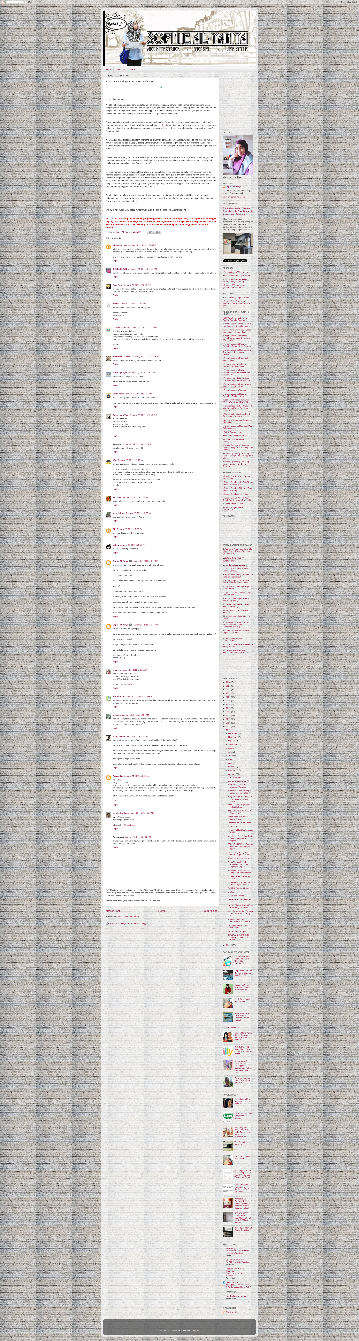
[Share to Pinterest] (159, 232)
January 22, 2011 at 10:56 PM (139, 696)
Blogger (195, 1330)
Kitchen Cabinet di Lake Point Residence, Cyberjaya (236, 415)
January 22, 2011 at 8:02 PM (133, 545)
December (233, 733)
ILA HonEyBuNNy (121, 269)
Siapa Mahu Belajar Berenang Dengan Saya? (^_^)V (243, 973)
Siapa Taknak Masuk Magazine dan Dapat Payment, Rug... (238, 864)
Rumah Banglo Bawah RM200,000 (233, 508)
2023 (228, 686)
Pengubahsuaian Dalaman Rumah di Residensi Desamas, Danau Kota (236, 372)
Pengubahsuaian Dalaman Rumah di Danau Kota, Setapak (237, 345)
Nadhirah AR (119, 696)
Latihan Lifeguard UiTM (238, 781)
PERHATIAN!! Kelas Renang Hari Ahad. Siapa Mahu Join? (240, 846)
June (230, 756)
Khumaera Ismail (121, 245)
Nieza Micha (118, 394)
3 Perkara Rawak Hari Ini (239, 858)
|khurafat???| (130, 684)
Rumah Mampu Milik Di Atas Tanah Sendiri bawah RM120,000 (238, 499)
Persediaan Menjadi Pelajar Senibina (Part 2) (236, 605)
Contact (132, 69)
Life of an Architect (235, 1260)
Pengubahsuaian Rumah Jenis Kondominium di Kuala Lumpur (237, 325)
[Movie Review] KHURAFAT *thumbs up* (240, 812)
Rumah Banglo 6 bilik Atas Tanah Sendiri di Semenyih (238, 483)
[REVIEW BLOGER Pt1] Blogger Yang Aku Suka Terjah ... (239, 937)
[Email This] (148, 232)
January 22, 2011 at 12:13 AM (138, 394)
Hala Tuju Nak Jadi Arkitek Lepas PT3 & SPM (236, 631)
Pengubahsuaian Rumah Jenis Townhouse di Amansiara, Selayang (237, 352)
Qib (114, 529)
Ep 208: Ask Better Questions (238, 1262)
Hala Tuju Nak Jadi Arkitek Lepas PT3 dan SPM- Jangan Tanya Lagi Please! (242, 1173)
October (232, 741)
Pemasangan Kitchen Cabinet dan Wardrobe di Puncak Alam (236, 379)
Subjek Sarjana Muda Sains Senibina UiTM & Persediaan (236, 581)
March (231, 767)
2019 (228, 701)
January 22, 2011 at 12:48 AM (143, 415)
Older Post (210, 910)
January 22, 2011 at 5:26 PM (129, 529)
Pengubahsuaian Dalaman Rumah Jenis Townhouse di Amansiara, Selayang (238, 211)
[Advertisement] (244, 91)
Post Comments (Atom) (128, 917)
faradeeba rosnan (121, 327)
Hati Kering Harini (231, 1027)
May (230, 759)
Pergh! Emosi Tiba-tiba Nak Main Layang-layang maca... (240, 798)
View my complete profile (234, 197)
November (233, 737)
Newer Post (113, 910)
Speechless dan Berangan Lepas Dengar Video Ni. (239, 792)
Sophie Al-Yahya (120, 561)
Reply (115, 261)
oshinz (116, 545)
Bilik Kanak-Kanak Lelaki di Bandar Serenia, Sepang (235, 319)
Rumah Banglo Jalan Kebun (236, 494)
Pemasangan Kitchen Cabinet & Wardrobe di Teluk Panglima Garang (237, 408)
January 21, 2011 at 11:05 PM (132, 304)
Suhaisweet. (167, 125)
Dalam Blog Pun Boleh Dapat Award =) (238, 818)
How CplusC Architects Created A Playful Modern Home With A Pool (238, 1287)
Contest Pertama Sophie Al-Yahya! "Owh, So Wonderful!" (241, 960)
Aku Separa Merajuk (237, 931)
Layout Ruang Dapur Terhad (236, 297)
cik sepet (117, 715)
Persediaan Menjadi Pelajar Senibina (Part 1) (236, 599)
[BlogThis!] (151, 232)
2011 (228, 730)
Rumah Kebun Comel (233, 504)
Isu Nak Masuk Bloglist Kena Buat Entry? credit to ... (240, 906)
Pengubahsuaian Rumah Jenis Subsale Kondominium (237, 385)
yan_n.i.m (117, 497)
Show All (250, 1302)
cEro (115, 460)
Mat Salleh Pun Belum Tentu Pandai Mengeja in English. (240, 838)
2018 (228, 704)
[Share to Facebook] (156, 232)
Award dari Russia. (236, 896)
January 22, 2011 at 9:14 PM (145, 625)
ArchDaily (230, 1248)
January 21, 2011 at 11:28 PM (146, 357)
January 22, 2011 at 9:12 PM (145, 561)
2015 (228, 715)
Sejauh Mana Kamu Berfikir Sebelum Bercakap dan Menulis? (243, 1036)
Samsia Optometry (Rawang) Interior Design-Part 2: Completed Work (238, 447)
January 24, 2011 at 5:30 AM (136, 776)
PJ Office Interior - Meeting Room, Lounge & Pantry (235, 280)
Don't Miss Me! (234, 777)
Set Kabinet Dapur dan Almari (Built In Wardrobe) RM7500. (236, 401)
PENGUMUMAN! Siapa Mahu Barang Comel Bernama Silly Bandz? (243, 1050)
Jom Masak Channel (122, 357)
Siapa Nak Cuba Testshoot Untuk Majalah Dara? (239, 883)
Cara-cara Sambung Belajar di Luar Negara (243, 1115)
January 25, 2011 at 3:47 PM (141, 813)
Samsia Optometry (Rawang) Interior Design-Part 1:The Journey (236, 464)
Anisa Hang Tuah (121, 415)
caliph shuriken (120, 813)
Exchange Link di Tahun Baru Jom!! (238, 926)
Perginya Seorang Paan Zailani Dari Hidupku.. (242, 1080)
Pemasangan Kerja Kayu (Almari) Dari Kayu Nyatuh (234, 365)
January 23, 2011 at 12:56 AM (135, 715)
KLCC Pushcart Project (234, 432)
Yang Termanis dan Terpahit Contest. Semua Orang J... (240, 913)
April (230, 763)
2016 (228, 712)
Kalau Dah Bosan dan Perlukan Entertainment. (239, 871)
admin (116, 304)
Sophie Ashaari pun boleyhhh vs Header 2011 (240, 921)
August (231, 748)
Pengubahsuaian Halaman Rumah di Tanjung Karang (235, 395)
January (232, 774)
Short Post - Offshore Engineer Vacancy (237, 786)
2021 (228, 693)
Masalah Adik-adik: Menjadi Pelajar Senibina (236, 569)
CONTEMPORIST (234, 1282)
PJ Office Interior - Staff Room (237, 275)
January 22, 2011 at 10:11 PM (135, 670)
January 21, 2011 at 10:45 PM (137, 285)
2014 (228, 719)
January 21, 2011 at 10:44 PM (142, 245)
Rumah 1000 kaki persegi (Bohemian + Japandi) (234, 286)
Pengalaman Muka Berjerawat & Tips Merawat (242, 1101)
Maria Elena (231, 1312)
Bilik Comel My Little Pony (235, 435)
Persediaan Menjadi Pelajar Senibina (243, 1229)
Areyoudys (118, 776)
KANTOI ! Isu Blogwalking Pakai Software (239, 806)
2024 (228, 682)
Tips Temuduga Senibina (236, 565)
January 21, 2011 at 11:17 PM (143, 327)
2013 (228, 723)
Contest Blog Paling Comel (239, 823)
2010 (228, 945)
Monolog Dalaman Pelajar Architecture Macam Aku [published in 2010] (236, 624)
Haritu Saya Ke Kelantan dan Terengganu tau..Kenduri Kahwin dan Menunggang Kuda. (243, 1067)
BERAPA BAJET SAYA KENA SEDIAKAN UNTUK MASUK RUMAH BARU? (242, 1217)
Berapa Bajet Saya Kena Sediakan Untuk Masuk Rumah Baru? (236, 303)
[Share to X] (154, 232)
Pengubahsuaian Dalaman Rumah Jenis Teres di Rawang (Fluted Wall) (236, 338)
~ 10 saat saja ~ (130, 825)
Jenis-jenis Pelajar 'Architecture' (232, 639)
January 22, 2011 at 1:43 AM (130, 460)
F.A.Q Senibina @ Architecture (233, 559)
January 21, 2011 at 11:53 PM (141, 373)
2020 (228, 697)
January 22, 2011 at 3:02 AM (135, 497)
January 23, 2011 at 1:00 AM (135, 736)
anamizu (117, 670)
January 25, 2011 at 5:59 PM (138, 837)
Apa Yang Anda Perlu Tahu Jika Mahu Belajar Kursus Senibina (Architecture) (237, 551)
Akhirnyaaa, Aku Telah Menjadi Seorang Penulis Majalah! (241, 1016)
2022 (228, 690)
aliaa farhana (119, 513)
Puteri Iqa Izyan (120, 373)
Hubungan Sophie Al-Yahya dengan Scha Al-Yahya (242, 987)
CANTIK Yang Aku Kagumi (239, 888)
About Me (120, 69)
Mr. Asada (117, 736)
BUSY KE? (232, 826)
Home (108, 69)
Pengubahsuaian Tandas (235, 390)
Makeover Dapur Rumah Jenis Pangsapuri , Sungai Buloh (237, 331)
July (230, 752)
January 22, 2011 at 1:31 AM (138, 444)
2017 (228, 708)
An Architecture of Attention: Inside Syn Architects (237, 1252)
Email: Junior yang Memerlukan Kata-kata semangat (238, 575)
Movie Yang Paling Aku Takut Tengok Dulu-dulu (239, 853)
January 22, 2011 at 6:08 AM (138, 513)
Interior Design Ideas (236, 1296)
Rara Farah (118, 285)
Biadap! (231, 892)
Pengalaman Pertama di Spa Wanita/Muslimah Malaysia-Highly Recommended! (242, 1203)
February (232, 770)
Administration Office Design (236, 272)
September (233, 744)
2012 (228, 726)
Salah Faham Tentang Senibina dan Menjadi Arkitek (236, 651)
